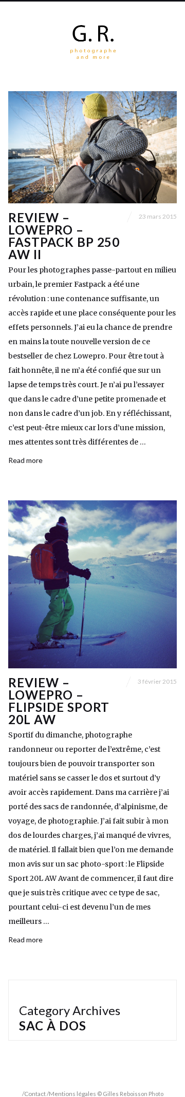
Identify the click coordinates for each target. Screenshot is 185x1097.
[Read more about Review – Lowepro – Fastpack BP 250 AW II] (92, 147)
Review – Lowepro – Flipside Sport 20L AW (58, 701)
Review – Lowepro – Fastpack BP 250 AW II (64, 236)
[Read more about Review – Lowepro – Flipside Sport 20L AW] (92, 584)
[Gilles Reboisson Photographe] (92, 42)
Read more (25, 460)
